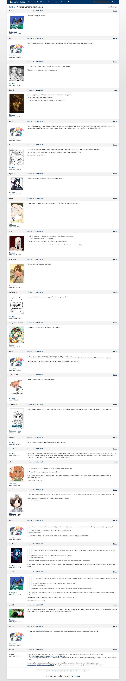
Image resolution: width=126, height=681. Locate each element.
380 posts (12, 398)
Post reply (113, 7)
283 (84, 671)
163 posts (12, 442)
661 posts (12, 565)
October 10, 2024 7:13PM (35, 62)
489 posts (12, 620)
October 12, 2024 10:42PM (35, 605)
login (69, 676)
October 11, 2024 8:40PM (35, 351)
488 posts (12, 253)
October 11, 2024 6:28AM (35, 90)
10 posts (11, 345)
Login (114, 2)
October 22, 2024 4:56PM (35, 650)
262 (49, 671)
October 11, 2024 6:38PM (35, 292)
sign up (77, 676)
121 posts (12, 453)
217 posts (12, 115)
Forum (63, 2)
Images (56, 2)
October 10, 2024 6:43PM (35, 38)
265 (62, 671)
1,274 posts (12, 285)
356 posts (12, 192)
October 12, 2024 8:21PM (35, 544)
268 (76, 671)
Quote (115, 11)
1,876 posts (12, 225)
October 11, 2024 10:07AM (35, 145)
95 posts (11, 654)
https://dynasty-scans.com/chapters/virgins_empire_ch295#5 (47, 656)
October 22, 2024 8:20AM (35, 626)
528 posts (12, 167)
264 (58, 671)
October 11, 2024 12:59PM (35, 199)
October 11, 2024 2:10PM (35, 231)
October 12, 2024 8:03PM (35, 520)
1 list (19, 514)
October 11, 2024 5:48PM (35, 259)
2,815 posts (12, 55)
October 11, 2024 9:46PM (35, 437)
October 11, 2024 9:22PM (35, 375)
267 (71, 671)
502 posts (12, 83)
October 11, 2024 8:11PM (35, 323)
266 (67, 671)
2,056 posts (12, 514)
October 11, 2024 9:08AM (35, 121)
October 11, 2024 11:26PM (35, 449)
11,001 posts (13, 32)
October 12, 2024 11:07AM (35, 490)
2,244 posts (12, 483)
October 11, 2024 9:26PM (35, 405)
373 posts (12, 316)
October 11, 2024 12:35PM (35, 174)
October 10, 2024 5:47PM (35, 11)
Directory (43, 2)
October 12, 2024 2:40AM (35, 462)
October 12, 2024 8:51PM (35, 572)
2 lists (19, 431)
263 (53, 671)
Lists (49, 2)
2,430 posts (12, 431)
